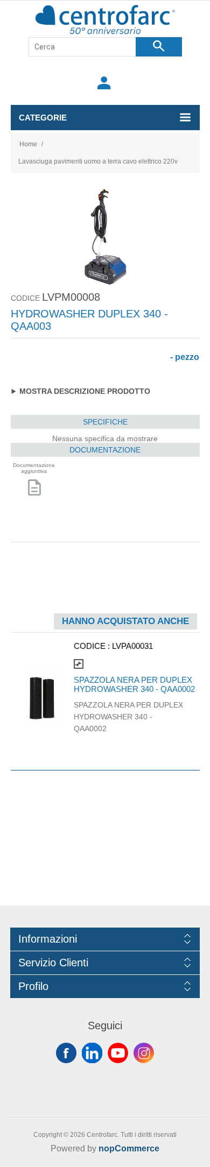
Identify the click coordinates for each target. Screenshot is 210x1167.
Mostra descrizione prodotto (84, 391)
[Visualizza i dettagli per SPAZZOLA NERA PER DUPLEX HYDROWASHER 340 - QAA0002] (42, 695)
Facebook (66, 1053)
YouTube (118, 1053)
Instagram (144, 1053)
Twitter (92, 1053)
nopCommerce (129, 1148)
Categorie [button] (43, 117)
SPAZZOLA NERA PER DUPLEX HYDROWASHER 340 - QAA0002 (134, 684)
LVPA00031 (132, 645)
